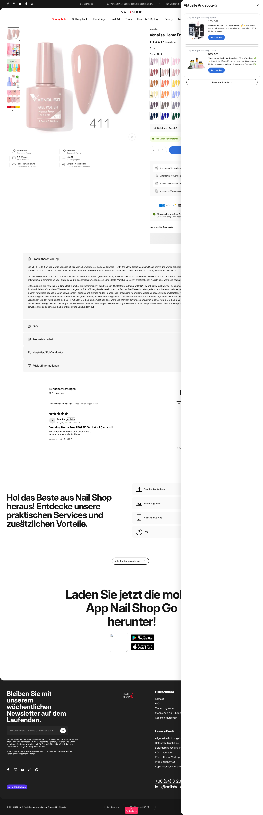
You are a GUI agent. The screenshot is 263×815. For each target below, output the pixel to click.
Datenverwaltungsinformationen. (21, 754)
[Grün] (175, 116)
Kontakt (159, 698)
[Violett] (154, 61)
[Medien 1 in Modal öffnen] (79, 84)
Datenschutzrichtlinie (167, 743)
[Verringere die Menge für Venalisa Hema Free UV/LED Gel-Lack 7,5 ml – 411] (153, 150)
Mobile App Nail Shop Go (169, 713)
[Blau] (154, 116)
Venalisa (154, 29)
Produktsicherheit (165, 761)
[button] (156, 42)
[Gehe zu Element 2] (13, 50)
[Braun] (154, 83)
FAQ (157, 703)
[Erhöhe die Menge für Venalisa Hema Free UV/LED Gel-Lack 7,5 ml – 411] (163, 150)
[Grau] (165, 105)
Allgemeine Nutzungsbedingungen (174, 738)
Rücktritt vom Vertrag (167, 757)
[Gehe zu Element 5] (13, 97)
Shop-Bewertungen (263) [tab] (86, 404)
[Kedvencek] (132, 137)
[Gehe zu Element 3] (13, 65)
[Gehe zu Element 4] (13, 81)
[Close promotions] (257, 5)
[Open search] (179, 403)
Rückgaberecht (163, 752)
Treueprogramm (164, 708)
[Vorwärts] (130, 91)
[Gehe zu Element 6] (13, 112)
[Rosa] (165, 61)
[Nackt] (165, 72)
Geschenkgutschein (166, 717)
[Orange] (165, 83)
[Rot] (154, 72)
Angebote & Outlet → (222, 82)
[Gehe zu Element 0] (13, 34)
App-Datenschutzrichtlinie (170, 766)
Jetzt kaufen (216, 37)
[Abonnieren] (63, 730)
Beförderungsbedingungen (170, 747)
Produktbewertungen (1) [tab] (61, 404)
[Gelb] (175, 83)
